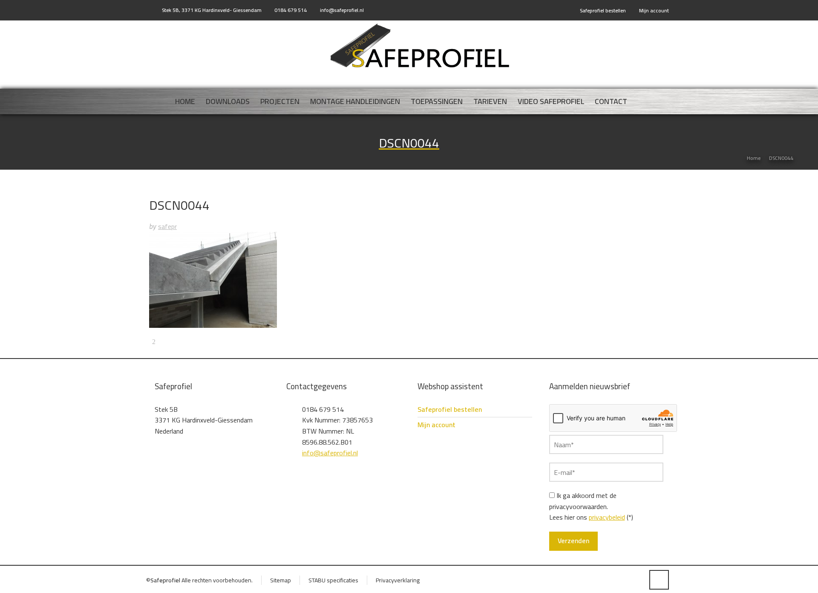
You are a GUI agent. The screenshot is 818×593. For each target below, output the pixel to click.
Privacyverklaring (398, 580)
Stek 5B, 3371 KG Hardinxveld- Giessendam (212, 10)
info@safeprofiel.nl (342, 10)
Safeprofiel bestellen (603, 10)
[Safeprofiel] (419, 46)
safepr (167, 226)
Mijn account (654, 10)
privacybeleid (607, 517)
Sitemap (280, 580)
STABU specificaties (333, 580)
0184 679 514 (290, 10)
